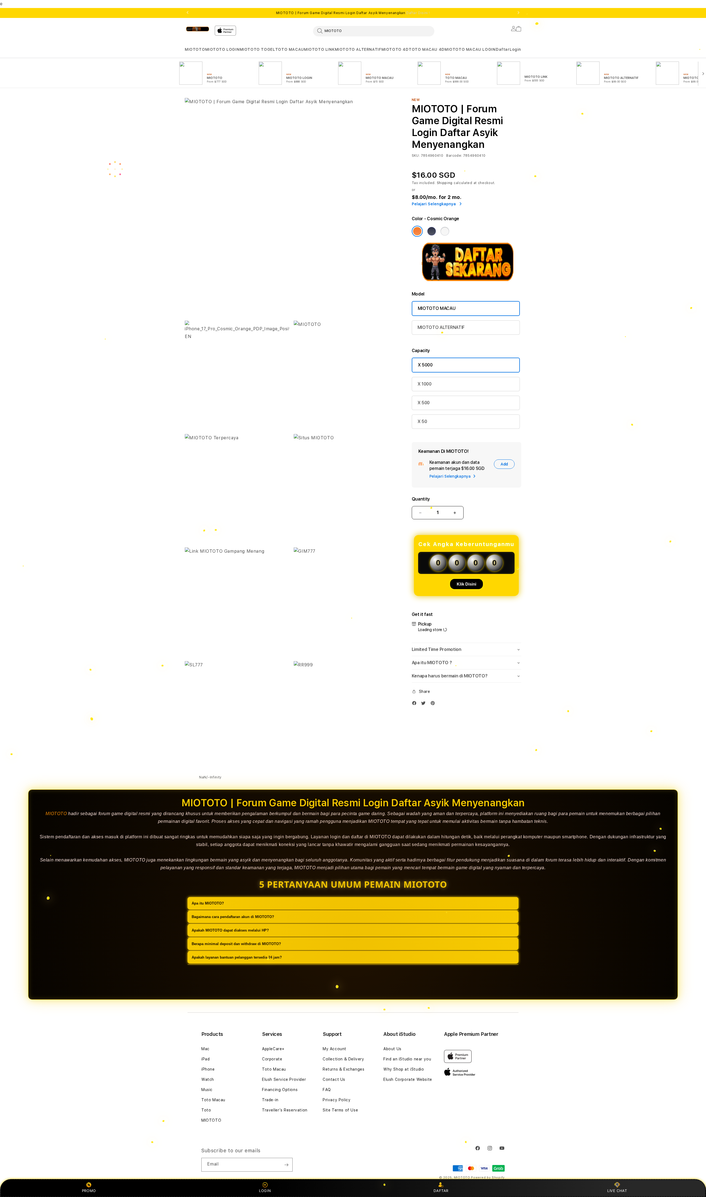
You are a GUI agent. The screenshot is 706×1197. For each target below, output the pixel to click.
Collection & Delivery (343, 1059)
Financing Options (280, 1089)
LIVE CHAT (617, 1190)
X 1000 (425, 384)
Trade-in (270, 1100)
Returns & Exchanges (343, 1069)
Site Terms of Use (340, 1110)
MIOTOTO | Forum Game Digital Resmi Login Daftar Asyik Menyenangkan (353, 13)
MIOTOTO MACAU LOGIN (470, 49)
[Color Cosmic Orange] (417, 231)
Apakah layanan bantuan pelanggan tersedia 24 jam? (237, 957)
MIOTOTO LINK (319, 49)
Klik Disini (466, 584)
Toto (206, 1110)
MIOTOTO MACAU (437, 308)
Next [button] (518, 13)
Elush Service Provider (284, 1079)
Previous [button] (187, 13)
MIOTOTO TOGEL (257, 49)
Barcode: (454, 156)
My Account (334, 1049)
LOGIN (265, 1190)
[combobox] (373, 31)
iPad (205, 1059)
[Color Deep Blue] (431, 231)
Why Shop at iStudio (403, 1069)
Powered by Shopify (488, 1177)
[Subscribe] (286, 1165)
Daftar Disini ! (418, 13)
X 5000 (425, 365)
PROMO (89, 1190)
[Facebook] (415, 704)
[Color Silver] (444, 231)
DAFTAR (441, 1190)
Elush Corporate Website (407, 1079)
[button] (195, 49)
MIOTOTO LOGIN (222, 49)
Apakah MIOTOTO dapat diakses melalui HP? (230, 930)
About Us (392, 1049)
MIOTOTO (195, 49)
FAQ (327, 1089)
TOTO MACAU (289, 49)
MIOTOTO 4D (395, 49)
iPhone (208, 1069)
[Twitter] (425, 704)
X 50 (422, 421)
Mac (205, 1049)
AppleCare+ (273, 1049)
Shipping (445, 183)
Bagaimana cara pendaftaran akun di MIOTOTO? (233, 917)
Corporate (272, 1059)
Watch (207, 1079)
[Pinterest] (434, 704)
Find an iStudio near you (407, 1059)
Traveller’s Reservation (284, 1110)
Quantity (421, 499)
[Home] (197, 29)
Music (207, 1089)
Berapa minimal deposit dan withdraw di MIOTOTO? (236, 944)
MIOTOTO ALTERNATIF (358, 49)
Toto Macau (213, 1100)
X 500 (424, 402)
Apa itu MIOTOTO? (208, 903)
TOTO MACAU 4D (427, 49)
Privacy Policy (337, 1100)
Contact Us (334, 1079)
